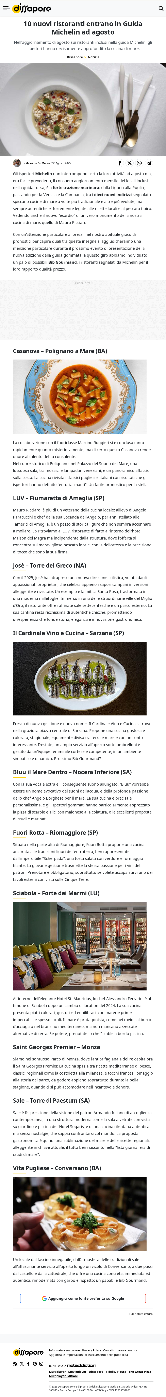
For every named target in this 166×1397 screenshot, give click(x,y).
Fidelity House (116, 1372)
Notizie (93, 57)
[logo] (31, 8)
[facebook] (28, 1363)
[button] (120, 163)
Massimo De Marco (38, 163)
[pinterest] (35, 1363)
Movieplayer (77, 1372)
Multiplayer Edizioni (63, 1376)
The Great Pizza (140, 1372)
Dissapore (75, 57)
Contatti (108, 1350)
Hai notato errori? (141, 1314)
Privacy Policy (91, 1350)
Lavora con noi (127, 1350)
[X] (22, 1363)
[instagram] (41, 1363)
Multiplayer (57, 1372)
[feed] (15, 1363)
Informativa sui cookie (64, 1350)
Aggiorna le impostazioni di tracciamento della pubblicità (88, 1355)
